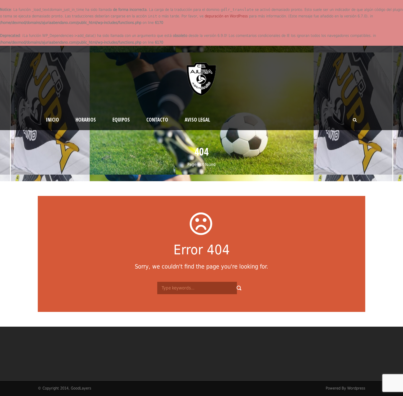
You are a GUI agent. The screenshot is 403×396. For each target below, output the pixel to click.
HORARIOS (86, 119)
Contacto (157, 119)
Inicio (52, 119)
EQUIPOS (121, 119)
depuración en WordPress (226, 16)
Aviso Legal (197, 119)
